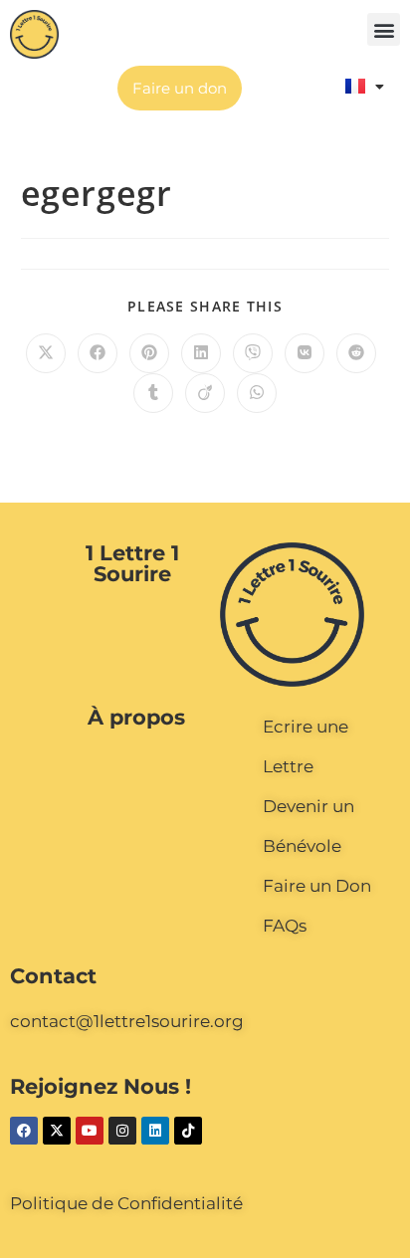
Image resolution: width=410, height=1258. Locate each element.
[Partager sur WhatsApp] (257, 393)
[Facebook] (24, 1131)
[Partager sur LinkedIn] (201, 353)
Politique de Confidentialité (126, 1203)
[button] (383, 29)
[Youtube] (89, 1131)
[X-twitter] (57, 1131)
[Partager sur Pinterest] (149, 353)
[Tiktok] (188, 1131)
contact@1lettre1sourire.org (127, 1021)
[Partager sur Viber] (253, 353)
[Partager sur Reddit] (356, 353)
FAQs (285, 926)
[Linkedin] (155, 1131)
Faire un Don (317, 886)
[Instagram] (122, 1131)
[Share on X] (46, 353)
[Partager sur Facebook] (97, 353)
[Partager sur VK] (304, 353)
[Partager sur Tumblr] (153, 393)
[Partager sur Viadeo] (205, 393)
